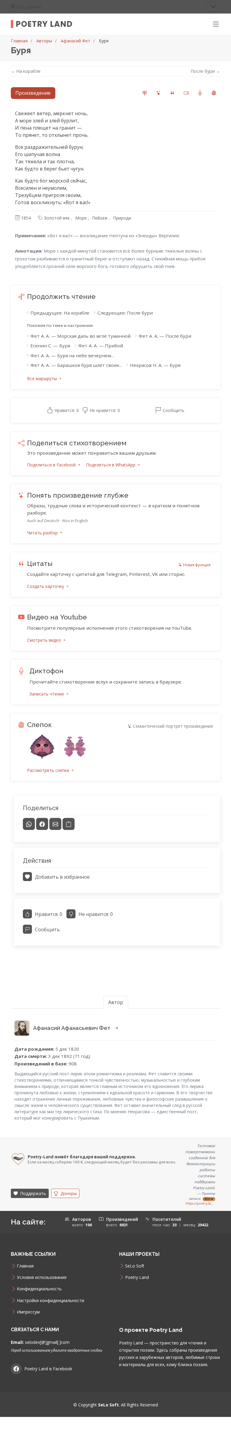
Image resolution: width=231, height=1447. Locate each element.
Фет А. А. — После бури (165, 336)
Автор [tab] (115, 1002)
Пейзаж (100, 218)
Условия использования (41, 1277)
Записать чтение (47, 694)
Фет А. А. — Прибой (100, 345)
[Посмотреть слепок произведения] (42, 747)
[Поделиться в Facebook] (42, 824)
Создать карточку (46, 586)
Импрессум (28, 1312)
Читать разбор (43, 533)
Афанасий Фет (75, 41)
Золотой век (57, 218)
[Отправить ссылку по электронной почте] (55, 824)
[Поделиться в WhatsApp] (29, 824)
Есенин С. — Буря (50, 345)
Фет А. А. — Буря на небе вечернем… (72, 355)
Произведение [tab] (33, 93)
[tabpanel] (115, 530)
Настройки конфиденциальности (50, 1300)
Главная (19, 41)
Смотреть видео (44, 640)
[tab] (144, 93)
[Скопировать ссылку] (69, 824)
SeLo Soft (134, 1266)
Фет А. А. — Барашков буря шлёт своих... (76, 365)
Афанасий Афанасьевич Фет (72, 1028)
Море (81, 218)
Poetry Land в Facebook (48, 1369)
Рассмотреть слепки (48, 770)
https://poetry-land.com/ (200, 1203)
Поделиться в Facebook (52, 465)
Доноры (68, 1193)
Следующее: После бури (125, 312)
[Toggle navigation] (213, 6)
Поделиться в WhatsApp (111, 465)
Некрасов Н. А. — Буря (155, 365)
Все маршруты (42, 378)
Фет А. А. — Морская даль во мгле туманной (80, 336)
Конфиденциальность (39, 1289)
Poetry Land (44, 24)
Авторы (44, 41)
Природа (122, 218)
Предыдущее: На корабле (59, 312)
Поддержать (32, 1193)
